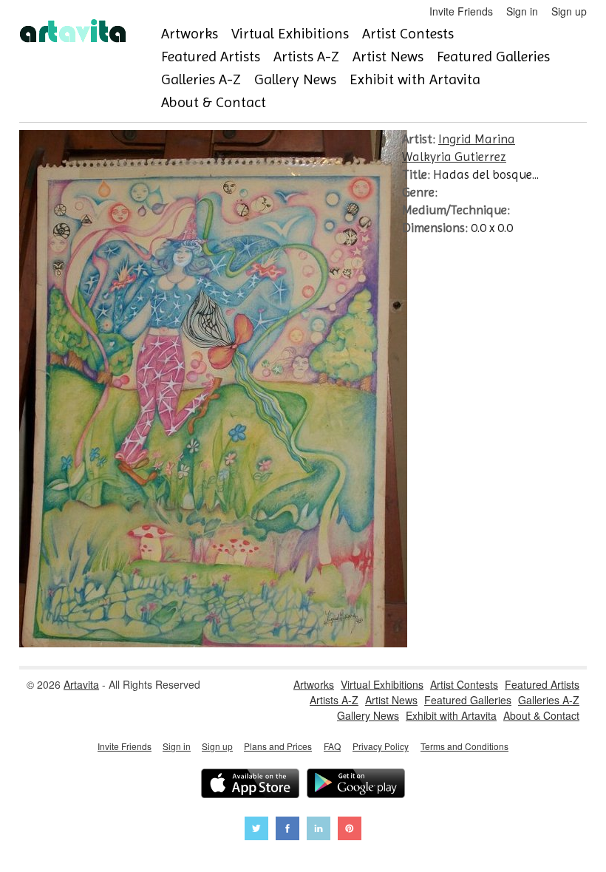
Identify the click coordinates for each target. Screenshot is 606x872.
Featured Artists (210, 56)
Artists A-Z (306, 56)
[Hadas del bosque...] (213, 643)
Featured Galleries (493, 56)
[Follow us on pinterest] (349, 830)
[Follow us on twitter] (256, 830)
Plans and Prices (278, 746)
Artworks (189, 33)
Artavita (81, 684)
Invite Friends (461, 11)
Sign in (522, 11)
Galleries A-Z (201, 79)
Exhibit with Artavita (415, 79)
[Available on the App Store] (250, 785)
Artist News (388, 56)
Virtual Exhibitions (290, 33)
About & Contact (213, 102)
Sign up (569, 11)
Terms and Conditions (464, 746)
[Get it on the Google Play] (356, 785)
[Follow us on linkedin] (318, 830)
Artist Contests (408, 33)
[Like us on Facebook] (287, 830)
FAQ (332, 746)
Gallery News (295, 79)
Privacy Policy (381, 746)
